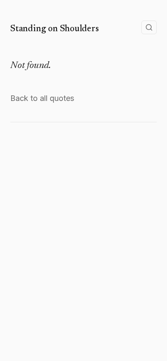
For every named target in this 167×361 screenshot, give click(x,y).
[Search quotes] (149, 27)
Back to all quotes (42, 98)
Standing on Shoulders (54, 29)
